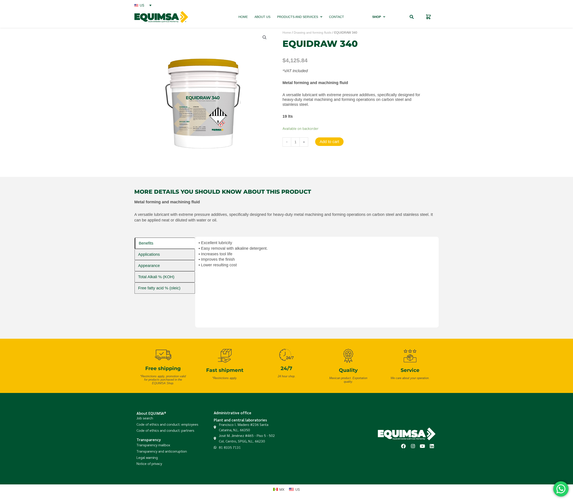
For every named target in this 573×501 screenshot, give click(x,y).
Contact (336, 17)
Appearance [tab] (149, 265)
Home (243, 17)
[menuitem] (143, 5)
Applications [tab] (149, 254)
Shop (376, 17)
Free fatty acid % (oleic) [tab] (159, 288)
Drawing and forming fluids (312, 32)
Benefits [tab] (146, 243)
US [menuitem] (142, 5)
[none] (143, 5)
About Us (262, 17)
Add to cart (329, 141)
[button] (411, 17)
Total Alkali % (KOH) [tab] (156, 277)
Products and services (297, 17)
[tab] (165, 243)
